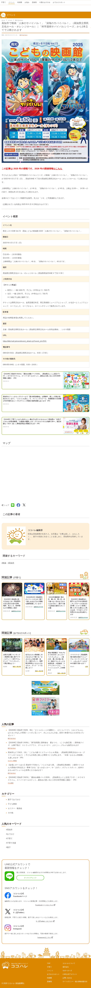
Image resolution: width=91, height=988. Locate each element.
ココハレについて (69, 963)
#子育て (9, 838)
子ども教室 (12, 804)
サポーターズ (67, 970)
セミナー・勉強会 (15, 808)
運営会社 (66, 967)
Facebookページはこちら (44, 905)
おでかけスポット (53, 974)
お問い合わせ (67, 978)
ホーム (3, 20)
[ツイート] (24, 505)
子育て (49, 967)
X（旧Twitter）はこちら (44, 921)
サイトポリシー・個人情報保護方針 (75, 981)
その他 (10, 813)
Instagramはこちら (44, 937)
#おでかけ (10, 834)
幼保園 (49, 978)
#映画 (4, 563)
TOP (48, 963)
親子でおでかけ (19, 20)
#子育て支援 (11, 843)
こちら (59, 168)
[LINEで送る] (12, 505)
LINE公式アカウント (70, 974)
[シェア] (18, 505)
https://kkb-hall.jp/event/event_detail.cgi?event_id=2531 (24, 341)
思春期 (49, 981)
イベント (10, 20)
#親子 (8, 847)
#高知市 (11, 563)
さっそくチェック (30, 877)
